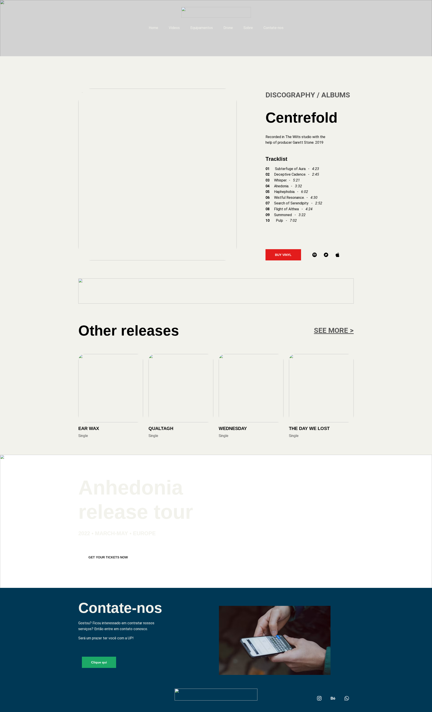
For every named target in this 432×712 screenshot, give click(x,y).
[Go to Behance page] (333, 698)
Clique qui (99, 662)
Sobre (248, 28)
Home (153, 28)
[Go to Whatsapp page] (346, 698)
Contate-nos (273, 28)
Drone (228, 28)
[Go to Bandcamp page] (326, 255)
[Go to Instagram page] (319, 698)
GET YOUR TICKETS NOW (108, 557)
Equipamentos (201, 28)
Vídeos (174, 28)
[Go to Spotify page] (314, 255)
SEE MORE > (334, 330)
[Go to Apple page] (337, 255)
